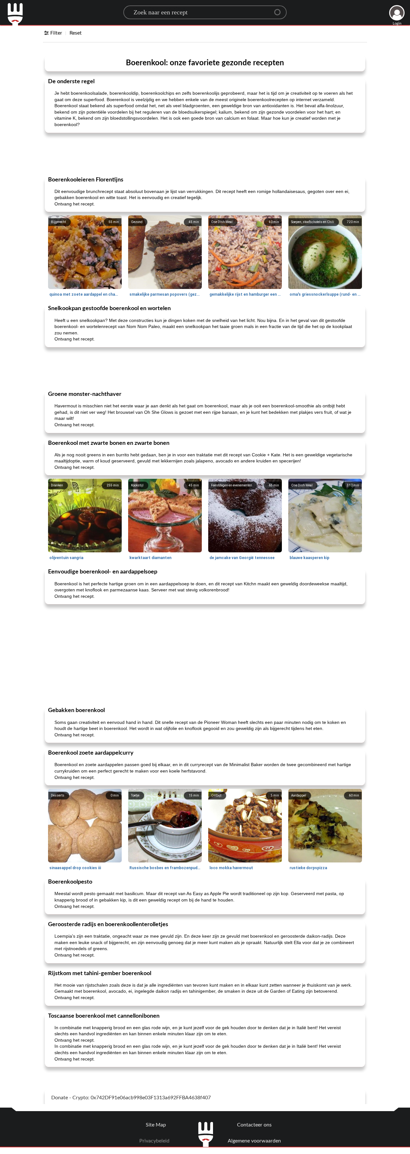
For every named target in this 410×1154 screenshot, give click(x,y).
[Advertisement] (205, 154)
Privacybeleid (154, 1140)
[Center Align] (279, 9)
